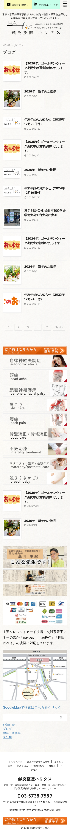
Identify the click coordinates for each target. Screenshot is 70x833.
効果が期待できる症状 (38, 761)
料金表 (52, 765)
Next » (59, 327)
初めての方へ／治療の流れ (30, 765)
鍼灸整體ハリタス (35, 778)
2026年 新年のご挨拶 (40, 91)
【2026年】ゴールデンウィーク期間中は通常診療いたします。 (44, 67)
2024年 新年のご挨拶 (40, 266)
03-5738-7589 (36, 795)
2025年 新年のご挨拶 (40, 170)
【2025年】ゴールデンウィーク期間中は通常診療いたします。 (44, 146)
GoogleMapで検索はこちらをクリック (32, 707)
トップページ (15, 761)
